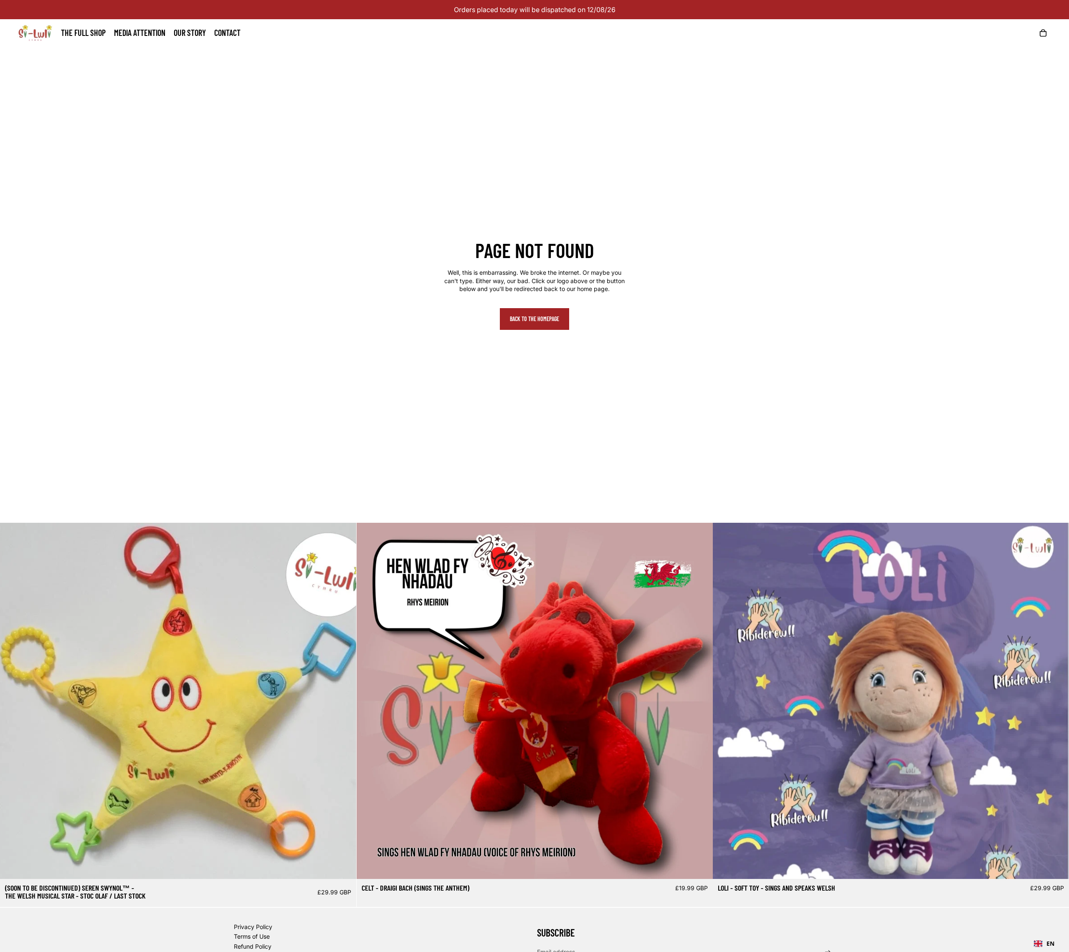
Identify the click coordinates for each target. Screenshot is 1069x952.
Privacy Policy (253, 926)
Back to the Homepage (534, 318)
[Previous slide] (12, 701)
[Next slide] (343, 701)
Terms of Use (252, 936)
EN (1050, 943)
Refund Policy (252, 946)
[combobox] (1044, 943)
